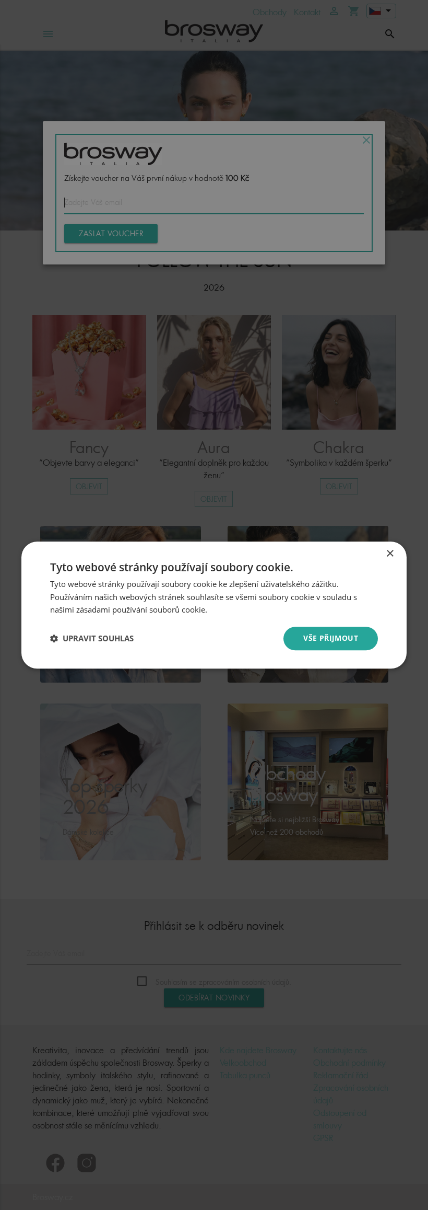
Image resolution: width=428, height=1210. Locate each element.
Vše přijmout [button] (330, 638)
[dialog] (214, 605)
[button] (92, 638)
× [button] (390, 554)
